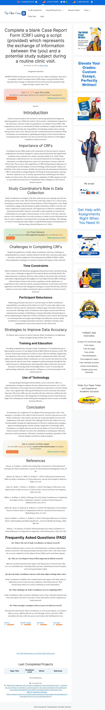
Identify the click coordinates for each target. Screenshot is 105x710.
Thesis (86, 10)
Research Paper (74, 10)
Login (42, 16)
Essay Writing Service (54, 10)
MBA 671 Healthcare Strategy (37, 692)
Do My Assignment (35, 10)
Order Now (32, 16)
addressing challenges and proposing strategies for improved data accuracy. (33, 685)
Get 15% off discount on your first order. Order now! (36, 653)
